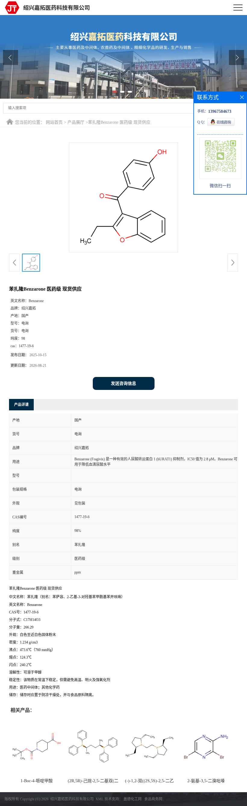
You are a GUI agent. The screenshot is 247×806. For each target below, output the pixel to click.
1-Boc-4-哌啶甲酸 (36, 781)
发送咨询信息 (123, 383)
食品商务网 (153, 799)
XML (99, 799)
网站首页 (54, 122)
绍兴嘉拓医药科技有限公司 (72, 799)
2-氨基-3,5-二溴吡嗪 (206, 781)
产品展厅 (75, 122)
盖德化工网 (133, 799)
